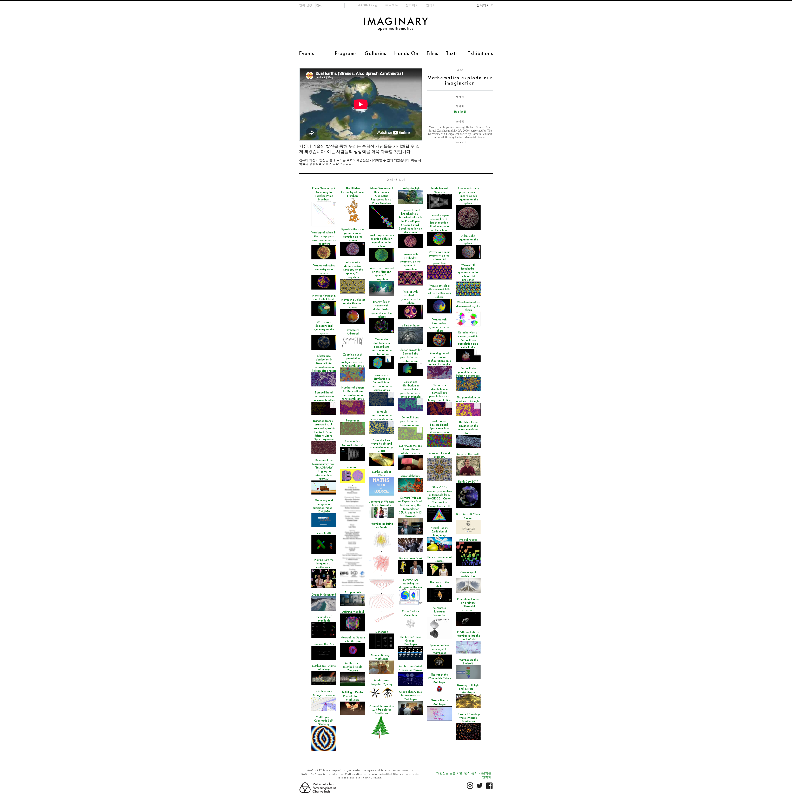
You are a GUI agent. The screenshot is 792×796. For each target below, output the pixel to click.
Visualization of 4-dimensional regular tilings (468, 306)
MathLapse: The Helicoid (468, 661)
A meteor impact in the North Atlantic (324, 297)
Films (432, 53)
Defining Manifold (353, 611)
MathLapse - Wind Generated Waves (410, 668)
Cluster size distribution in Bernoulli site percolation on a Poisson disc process (324, 363)
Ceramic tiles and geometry (439, 454)
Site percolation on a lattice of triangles (468, 399)
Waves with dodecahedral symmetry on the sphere (324, 327)
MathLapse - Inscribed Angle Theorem (352, 666)
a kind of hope (411, 325)
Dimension (381, 632)
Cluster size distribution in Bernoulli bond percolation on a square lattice (381, 382)
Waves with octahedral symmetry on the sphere (410, 297)
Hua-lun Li (460, 111)
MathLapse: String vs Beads (381, 525)
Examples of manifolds (323, 618)
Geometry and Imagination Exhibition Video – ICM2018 (323, 505)
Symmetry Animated (352, 331)
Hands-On (406, 53)
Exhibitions (480, 53)
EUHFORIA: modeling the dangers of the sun (410, 583)
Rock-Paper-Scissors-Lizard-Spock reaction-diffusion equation (439, 426)
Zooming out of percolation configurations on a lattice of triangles (439, 358)
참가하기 (412, 5)
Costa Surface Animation (410, 613)
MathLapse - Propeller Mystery (381, 682)
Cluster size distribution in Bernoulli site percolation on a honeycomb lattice (439, 392)
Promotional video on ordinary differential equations (468, 604)
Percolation (352, 420)
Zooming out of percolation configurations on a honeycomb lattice (352, 360)
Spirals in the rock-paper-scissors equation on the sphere (352, 234)
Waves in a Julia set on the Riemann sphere (353, 303)
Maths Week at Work (381, 473)
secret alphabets (410, 476)
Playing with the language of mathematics (324, 563)
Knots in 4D (324, 533)
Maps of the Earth (468, 454)
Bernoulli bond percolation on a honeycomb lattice (324, 396)
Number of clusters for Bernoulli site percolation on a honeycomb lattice (352, 393)
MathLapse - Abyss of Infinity (324, 667)
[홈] (396, 26)
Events (306, 53)
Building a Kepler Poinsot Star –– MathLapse (352, 696)
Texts (451, 53)
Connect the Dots (324, 644)
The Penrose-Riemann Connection (439, 611)
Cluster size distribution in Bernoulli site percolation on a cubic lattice (381, 346)
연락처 (431, 5)
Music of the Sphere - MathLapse (353, 639)
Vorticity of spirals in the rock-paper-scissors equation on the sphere (323, 238)
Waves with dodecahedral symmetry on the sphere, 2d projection (353, 269)
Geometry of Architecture (468, 574)
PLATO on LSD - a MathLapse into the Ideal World (468, 635)
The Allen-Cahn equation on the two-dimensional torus (468, 427)
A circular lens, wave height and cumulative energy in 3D (381, 445)
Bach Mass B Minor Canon (468, 516)
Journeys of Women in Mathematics (381, 503)
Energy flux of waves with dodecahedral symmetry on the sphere (381, 309)
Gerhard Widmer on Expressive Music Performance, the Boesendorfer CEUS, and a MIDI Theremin (410, 507)
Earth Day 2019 (468, 481)
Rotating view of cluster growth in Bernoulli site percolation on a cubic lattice (468, 340)
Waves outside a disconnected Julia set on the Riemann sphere (439, 291)
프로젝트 (391, 5)
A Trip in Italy (352, 592)
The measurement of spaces (439, 559)
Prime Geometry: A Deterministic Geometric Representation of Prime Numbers (382, 195)
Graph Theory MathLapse (439, 702)
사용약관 (485, 773)
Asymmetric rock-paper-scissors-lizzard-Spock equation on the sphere (468, 195)
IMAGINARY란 (367, 5)
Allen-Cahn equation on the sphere (468, 239)
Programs (346, 53)
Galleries (375, 53)
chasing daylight (410, 188)
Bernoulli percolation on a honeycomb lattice (381, 415)
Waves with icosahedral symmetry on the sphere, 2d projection (468, 272)
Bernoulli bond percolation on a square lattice (410, 421)
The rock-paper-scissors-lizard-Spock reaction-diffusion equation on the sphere (439, 222)
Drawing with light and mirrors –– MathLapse (468, 688)
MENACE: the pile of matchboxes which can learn (410, 449)
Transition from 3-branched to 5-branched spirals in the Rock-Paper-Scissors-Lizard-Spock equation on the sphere (410, 221)
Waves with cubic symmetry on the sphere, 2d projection (439, 257)
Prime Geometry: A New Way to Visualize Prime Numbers (324, 193)
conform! (352, 467)
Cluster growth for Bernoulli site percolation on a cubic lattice (411, 355)
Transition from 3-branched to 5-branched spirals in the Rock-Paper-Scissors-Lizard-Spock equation (323, 430)
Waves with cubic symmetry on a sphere (324, 269)
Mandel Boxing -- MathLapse (381, 657)
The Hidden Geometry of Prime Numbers (352, 192)
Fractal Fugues (468, 540)
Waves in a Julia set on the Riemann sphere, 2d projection (382, 273)
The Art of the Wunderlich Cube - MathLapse (439, 678)
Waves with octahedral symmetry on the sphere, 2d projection (410, 261)
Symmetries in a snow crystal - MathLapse (439, 649)
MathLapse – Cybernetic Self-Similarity (324, 720)
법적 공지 (470, 773)
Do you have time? (410, 558)
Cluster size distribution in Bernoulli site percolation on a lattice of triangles (410, 389)
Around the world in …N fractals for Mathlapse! (381, 709)
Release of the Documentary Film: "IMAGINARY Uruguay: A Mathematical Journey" (323, 469)
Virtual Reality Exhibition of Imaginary (439, 531)
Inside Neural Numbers (439, 190)
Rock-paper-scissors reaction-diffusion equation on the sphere (382, 240)
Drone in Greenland (324, 594)
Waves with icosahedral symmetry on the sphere (439, 325)
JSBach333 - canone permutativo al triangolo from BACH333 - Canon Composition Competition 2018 (439, 496)
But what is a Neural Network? (352, 443)
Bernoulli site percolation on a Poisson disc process (468, 371)
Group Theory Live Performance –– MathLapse (410, 695)
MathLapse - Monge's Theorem (324, 693)
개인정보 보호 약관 (449, 773)
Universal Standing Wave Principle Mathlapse (468, 717)
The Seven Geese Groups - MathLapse (410, 640)
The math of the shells (439, 584)
